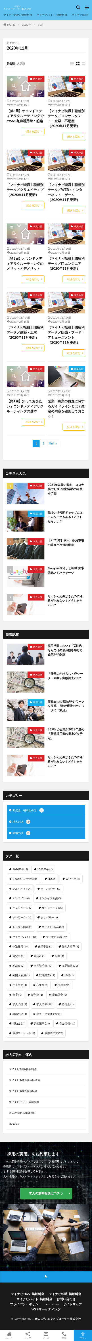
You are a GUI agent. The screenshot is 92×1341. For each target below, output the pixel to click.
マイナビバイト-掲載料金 (52, 15)
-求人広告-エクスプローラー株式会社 (57, 1318)
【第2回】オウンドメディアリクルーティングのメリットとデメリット (25, 263)
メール (46, 1338)
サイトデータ (52, 907)
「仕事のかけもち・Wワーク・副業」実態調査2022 (65, 676)
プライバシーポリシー (25, 1304)
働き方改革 (70, 946)
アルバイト (22, 888)
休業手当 (45, 946)
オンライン (21, 898)
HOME (11, 24)
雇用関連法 (53, 1033)
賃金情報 (67, 1023)
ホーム (9, 1338)
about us (14, 1124)
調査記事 (42, 1023)
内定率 (18, 956)
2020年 (26, 24)
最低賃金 (59, 994)
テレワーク (22, 917)
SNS (52, 878)
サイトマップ (72, 1304)
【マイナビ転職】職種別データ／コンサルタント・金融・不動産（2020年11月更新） (66, 118)
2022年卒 (45, 869)
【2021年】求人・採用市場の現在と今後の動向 (66, 542)
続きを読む (33, 131)
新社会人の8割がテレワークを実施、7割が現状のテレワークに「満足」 (66, 706)
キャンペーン (22, 907)
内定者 (40, 956)
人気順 (21, 63)
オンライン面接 (50, 898)
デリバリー (49, 917)
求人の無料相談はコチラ (46, 1193)
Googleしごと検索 (25, 878)
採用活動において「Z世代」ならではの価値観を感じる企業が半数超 (66, 650)
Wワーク (73, 878)
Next (51, 443)
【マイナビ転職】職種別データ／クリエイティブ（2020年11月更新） (25, 190)
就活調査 (47, 975)
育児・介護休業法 (49, 1014)
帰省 (69, 975)
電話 (64, 1338)
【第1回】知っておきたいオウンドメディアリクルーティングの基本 (25, 406)
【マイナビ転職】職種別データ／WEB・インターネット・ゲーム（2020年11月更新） (66, 192)
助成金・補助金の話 (27, 810)
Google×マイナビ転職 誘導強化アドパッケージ (66, 570)
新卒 (17, 994)
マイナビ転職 (56, 936)
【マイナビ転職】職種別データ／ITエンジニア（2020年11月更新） (66, 263)
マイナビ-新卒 (53, 927)
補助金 (18, 1023)
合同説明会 (43, 965)
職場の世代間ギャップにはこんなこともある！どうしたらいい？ (65, 517)
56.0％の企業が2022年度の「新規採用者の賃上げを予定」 (66, 734)
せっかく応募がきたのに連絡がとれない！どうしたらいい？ (65, 600)
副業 (59, 956)
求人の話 (37, 78)
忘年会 (42, 984)
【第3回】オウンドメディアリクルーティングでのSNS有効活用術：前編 (25, 116)
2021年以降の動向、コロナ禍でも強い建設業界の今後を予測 (66, 489)
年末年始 (20, 984)
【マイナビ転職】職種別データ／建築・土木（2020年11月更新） (25, 332)
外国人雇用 (21, 975)
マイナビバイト (25, 936)
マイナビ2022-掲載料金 (17, 15)
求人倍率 (44, 1004)
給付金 (68, 1004)
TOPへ (83, 1338)
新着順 (11, 63)
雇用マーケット (24, 1033)
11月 (41, 24)
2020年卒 (20, 869)
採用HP (64, 984)
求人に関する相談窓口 (22, 1113)
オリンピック (51, 888)
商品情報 (70, 965)
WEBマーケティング (46, 1309)
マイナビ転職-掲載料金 (23, 1069)
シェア (27, 1338)
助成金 (18, 965)
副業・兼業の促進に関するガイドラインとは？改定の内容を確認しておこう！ (66, 408)
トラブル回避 (22, 927)
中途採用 (21, 946)
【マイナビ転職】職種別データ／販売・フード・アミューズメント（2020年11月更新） (66, 334)
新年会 (37, 994)
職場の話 (78, 369)
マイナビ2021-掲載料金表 (24, 1080)
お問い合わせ (66, 1299)
